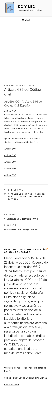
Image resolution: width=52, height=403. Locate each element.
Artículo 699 (10, 175)
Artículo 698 (10, 168)
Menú (27, 20)
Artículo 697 (10, 162)
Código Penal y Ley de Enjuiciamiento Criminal (26, 378)
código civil (24, 197)
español (13, 199)
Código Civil (31, 142)
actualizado (15, 194)
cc (14, 197)
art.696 (29, 194)
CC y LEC (26, 7)
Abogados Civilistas (21, 86)
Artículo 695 (10, 155)
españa (38, 197)
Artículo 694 (10, 149)
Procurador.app (11, 384)
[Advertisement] (26, 51)
